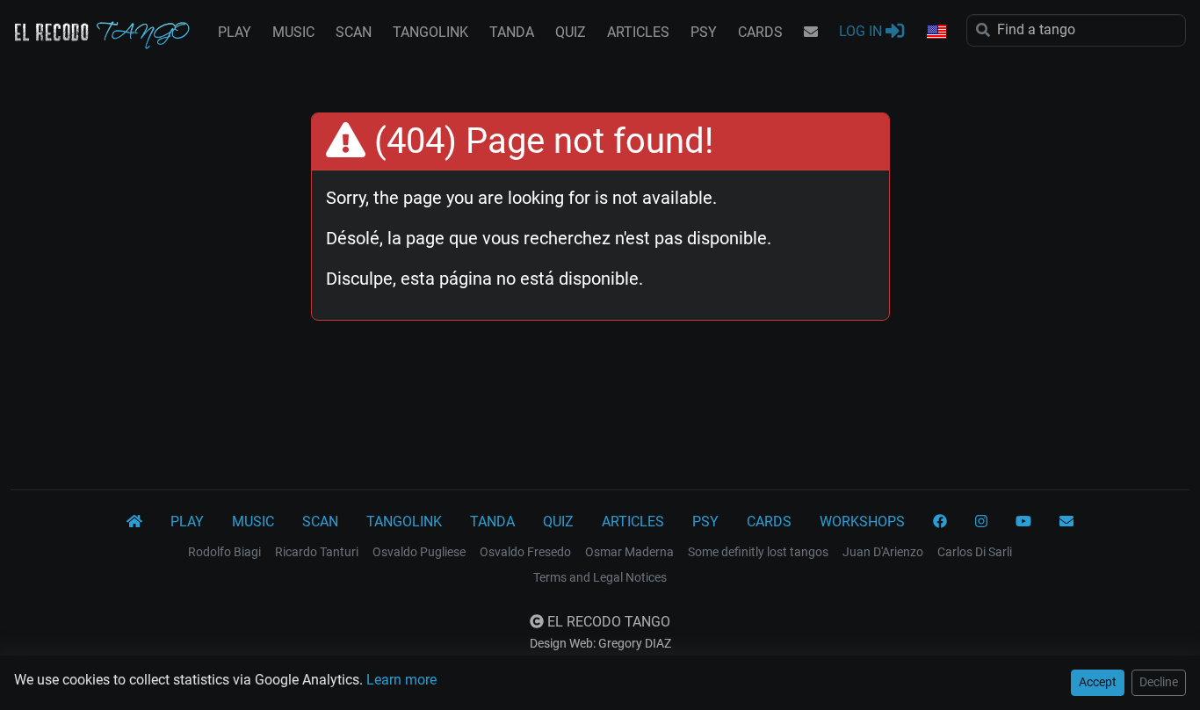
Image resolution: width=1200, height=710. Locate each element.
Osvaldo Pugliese (419, 552)
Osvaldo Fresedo (525, 552)
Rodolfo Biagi (224, 552)
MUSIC (293, 32)
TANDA (511, 32)
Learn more (401, 679)
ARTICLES (638, 32)
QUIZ (570, 32)
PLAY (234, 32)
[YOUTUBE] (1023, 522)
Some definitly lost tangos (758, 552)
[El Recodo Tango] (134, 522)
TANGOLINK (430, 32)
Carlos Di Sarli (974, 552)
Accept (1098, 682)
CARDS (760, 32)
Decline (1158, 682)
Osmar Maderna (629, 552)
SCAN (354, 32)
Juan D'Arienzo (882, 552)
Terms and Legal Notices (600, 577)
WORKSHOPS (862, 521)
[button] (935, 32)
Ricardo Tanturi (316, 552)
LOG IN (862, 31)
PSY (703, 32)
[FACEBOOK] (940, 522)
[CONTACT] (811, 32)
